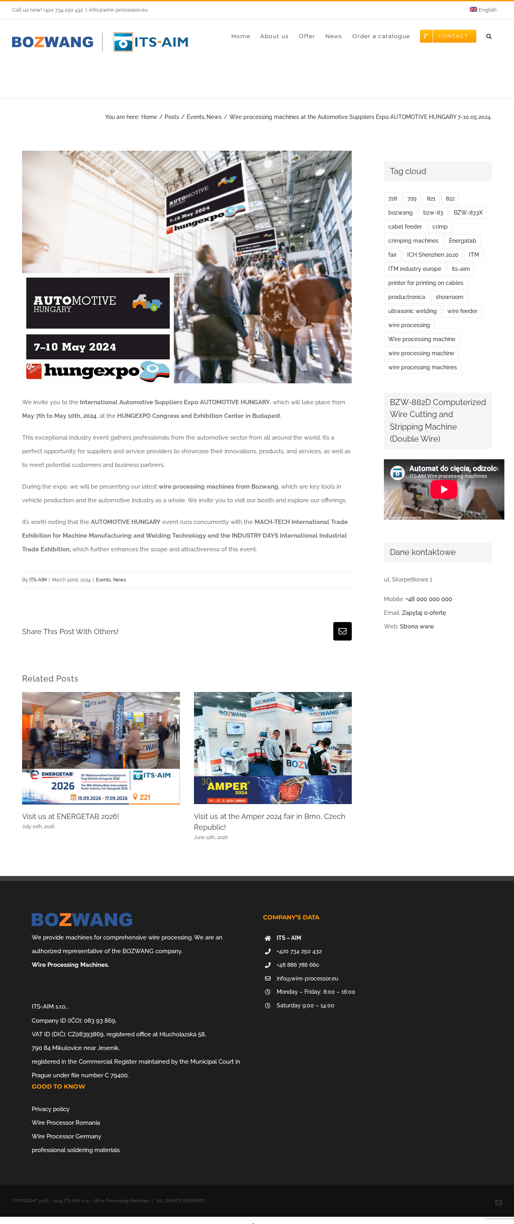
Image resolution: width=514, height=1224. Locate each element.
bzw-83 (433, 212)
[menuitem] (483, 10)
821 (431, 198)
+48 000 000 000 (429, 599)
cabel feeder (405, 226)
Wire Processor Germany (66, 1136)
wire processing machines (422, 367)
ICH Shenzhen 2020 (433, 255)
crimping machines (413, 240)
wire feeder (462, 311)
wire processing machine (421, 353)
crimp (440, 226)
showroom (449, 297)
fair (392, 255)
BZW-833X (468, 212)
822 (450, 198)
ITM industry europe (414, 269)
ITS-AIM (38, 580)
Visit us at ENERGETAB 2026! (70, 816)
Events (103, 580)
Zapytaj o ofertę (424, 612)
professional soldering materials (76, 1150)
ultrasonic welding (412, 311)
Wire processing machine (421, 339)
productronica (406, 297)
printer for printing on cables (425, 283)
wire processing (409, 325)
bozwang (400, 212)
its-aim (461, 269)
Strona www (417, 626)
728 (392, 198)
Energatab (462, 240)
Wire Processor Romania (66, 1122)
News (119, 580)
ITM (474, 255)
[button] (489, 36)
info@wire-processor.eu (118, 10)
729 (412, 198)
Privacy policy (50, 1109)
